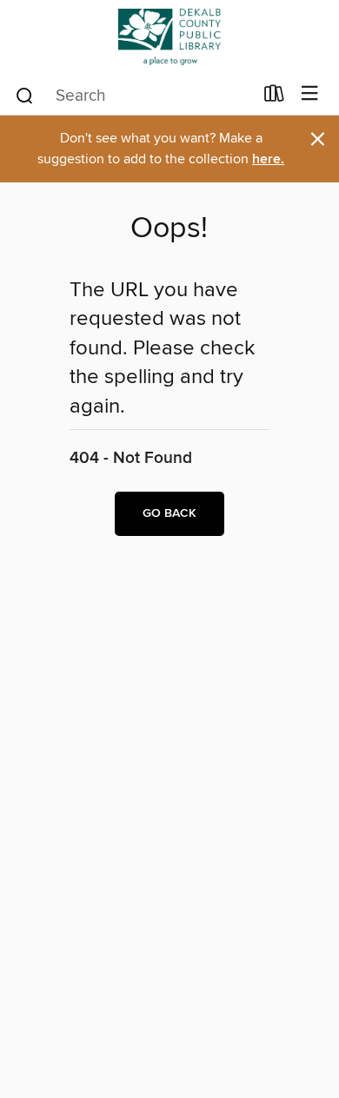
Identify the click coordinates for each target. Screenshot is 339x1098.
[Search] (25, 95)
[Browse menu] (310, 94)
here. (268, 159)
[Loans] (274, 97)
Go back (169, 513)
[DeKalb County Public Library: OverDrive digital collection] (169, 37)
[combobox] (133, 95)
